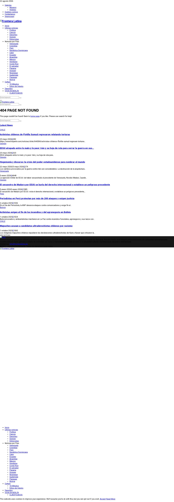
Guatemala (13, 75)
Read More (110, 499)
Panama (12, 68)
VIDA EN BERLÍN (12, 91)
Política (12, 30)
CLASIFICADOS (15, 93)
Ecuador (12, 55)
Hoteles (12, 10)
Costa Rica (13, 64)
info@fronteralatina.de (19, 244)
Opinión (12, 37)
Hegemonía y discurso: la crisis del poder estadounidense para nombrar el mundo (42, 162)
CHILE (2, 130)
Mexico (12, 59)
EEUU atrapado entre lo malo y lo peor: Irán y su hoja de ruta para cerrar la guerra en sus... (47, 148)
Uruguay (12, 71)
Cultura (7, 82)
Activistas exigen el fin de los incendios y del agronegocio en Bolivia (35, 212)
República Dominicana (18, 50)
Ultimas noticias (11, 28)
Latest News (6, 125)
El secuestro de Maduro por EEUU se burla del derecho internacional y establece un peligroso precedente (55, 184)
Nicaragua (13, 73)
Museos (12, 7)
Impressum (9, 16)
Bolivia (12, 80)
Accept (103, 499)
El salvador (14, 66)
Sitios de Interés (16, 86)
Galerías (8, 5)
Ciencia (12, 32)
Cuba (11, 53)
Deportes (13, 35)
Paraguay (13, 77)
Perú (11, 48)
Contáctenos (10, 14)
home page (35, 116)
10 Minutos (14, 84)
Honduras (13, 62)
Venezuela (13, 44)
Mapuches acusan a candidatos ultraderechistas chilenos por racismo (36, 226)
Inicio (7, 26)
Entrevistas (14, 39)
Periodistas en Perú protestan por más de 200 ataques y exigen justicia (37, 198)
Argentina (13, 57)
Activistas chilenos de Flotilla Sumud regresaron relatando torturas (35, 134)
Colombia (13, 46)
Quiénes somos (11, 12)
